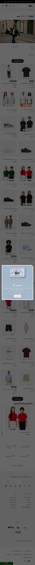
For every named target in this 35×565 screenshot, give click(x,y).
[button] (33, 265)
